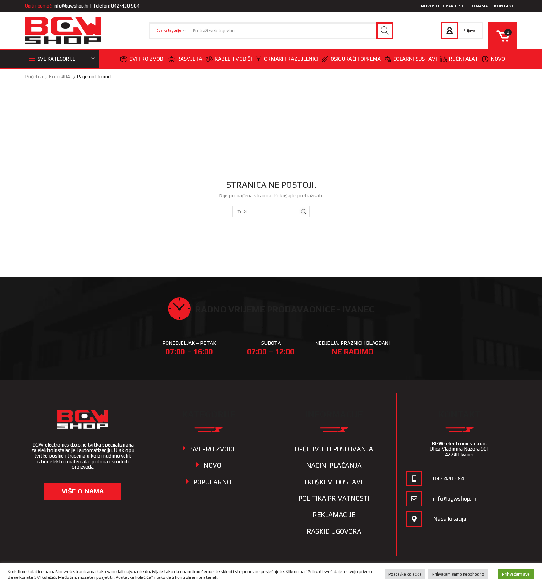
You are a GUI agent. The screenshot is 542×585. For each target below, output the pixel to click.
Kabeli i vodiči (233, 59)
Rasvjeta (190, 59)
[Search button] (385, 31)
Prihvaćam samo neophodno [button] (458, 574)
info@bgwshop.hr (71, 5)
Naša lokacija (449, 518)
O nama (480, 5)
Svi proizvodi (147, 59)
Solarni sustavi (415, 59)
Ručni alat (464, 59)
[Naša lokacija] (414, 519)
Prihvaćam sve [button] (516, 574)
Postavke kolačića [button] (405, 574)
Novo (498, 59)
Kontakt (504, 5)
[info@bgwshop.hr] (414, 498)
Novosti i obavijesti (443, 5)
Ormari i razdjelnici (291, 59)
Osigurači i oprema (356, 59)
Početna (34, 76)
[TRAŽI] (304, 211)
